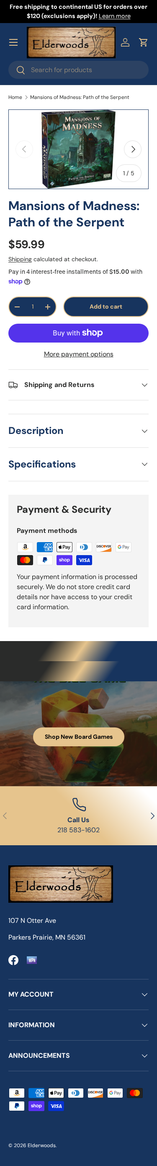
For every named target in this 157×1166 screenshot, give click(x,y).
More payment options (78, 354)
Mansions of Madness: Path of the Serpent (79, 97)
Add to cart (106, 306)
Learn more (115, 16)
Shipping (20, 259)
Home (15, 97)
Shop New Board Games (79, 736)
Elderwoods (42, 1145)
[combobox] (78, 70)
